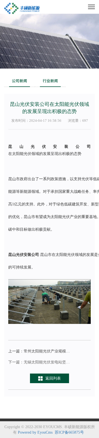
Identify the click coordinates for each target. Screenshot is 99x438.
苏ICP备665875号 (69, 432)
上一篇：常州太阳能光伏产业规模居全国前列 (39, 351)
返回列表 (53, 378)
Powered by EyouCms (35, 432)
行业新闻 (50, 81)
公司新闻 (19, 81)
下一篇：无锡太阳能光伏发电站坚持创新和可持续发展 (39, 362)
